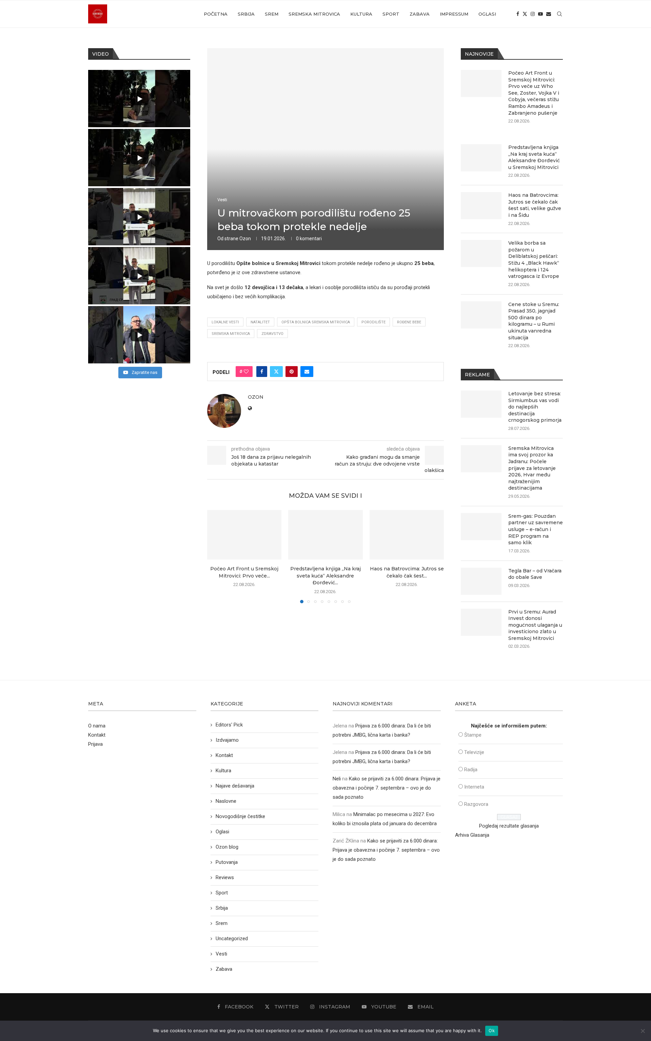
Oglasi (487, 14)
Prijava (95, 744)
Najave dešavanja (235, 786)
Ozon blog (227, 847)
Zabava (420, 14)
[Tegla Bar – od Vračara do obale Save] (481, 581)
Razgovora (476, 804)
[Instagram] (533, 13)
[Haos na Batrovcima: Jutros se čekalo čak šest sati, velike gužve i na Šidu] (407, 535)
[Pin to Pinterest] (291, 371)
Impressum (454, 14)
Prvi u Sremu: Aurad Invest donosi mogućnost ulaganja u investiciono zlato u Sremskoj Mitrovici (535, 625)
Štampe (472, 735)
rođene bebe (409, 322)
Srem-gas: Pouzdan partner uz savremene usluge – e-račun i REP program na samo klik (535, 529)
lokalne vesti (225, 322)
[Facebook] (517, 13)
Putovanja (227, 862)
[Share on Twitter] (276, 371)
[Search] (559, 13)
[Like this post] (246, 371)
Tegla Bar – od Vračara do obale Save (534, 574)
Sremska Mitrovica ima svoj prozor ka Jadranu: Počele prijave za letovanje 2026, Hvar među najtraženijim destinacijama (532, 468)
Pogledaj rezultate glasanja (509, 826)
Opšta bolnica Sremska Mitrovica (315, 322)
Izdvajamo (227, 740)
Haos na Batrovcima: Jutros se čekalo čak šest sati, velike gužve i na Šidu (534, 205)
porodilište (373, 322)
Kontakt (96, 735)
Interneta (474, 787)
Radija (470, 769)
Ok (492, 1030)
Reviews (225, 877)
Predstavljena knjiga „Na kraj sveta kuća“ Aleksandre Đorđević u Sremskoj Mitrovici (534, 157)
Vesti (221, 954)
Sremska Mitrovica (314, 14)
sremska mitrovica (231, 334)
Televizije (474, 752)
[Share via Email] (306, 371)
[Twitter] (524, 13)
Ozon (245, 238)
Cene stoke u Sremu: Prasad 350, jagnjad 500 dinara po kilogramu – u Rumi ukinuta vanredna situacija (533, 321)
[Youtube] (540, 13)
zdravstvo (272, 334)
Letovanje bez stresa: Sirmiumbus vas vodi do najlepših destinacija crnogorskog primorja (534, 407)
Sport (390, 14)
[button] (216, 556)
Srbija (246, 14)
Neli (337, 779)
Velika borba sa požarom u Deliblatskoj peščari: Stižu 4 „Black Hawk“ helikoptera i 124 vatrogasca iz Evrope (533, 259)
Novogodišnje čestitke (240, 816)
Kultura (361, 14)
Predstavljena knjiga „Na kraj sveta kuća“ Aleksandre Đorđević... (325, 576)
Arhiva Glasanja (472, 835)
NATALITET (260, 322)
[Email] (548, 13)
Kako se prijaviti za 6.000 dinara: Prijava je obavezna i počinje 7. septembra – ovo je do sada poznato (386, 788)
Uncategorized (232, 938)
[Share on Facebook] (261, 371)
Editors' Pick (229, 725)
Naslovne (226, 801)
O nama (96, 726)
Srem (271, 14)
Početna (216, 14)
